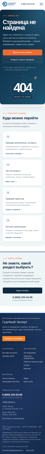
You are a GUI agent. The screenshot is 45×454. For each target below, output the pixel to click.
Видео (26, 378)
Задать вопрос (22, 290)
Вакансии (27, 368)
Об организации (30, 353)
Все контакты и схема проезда (13, 418)
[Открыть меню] (41, 4)
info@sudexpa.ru (8, 402)
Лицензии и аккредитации (29, 357)
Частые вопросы (8, 378)
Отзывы (26, 365)
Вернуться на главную (22, 52)
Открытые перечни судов (33, 362)
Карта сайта (28, 381)
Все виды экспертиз (9, 353)
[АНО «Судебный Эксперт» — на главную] (9, 4)
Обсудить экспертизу (14, 338)
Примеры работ (8, 356)
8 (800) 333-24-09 (22, 297)
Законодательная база (11, 381)
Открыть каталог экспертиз (22, 60)
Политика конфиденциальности (12, 450)
